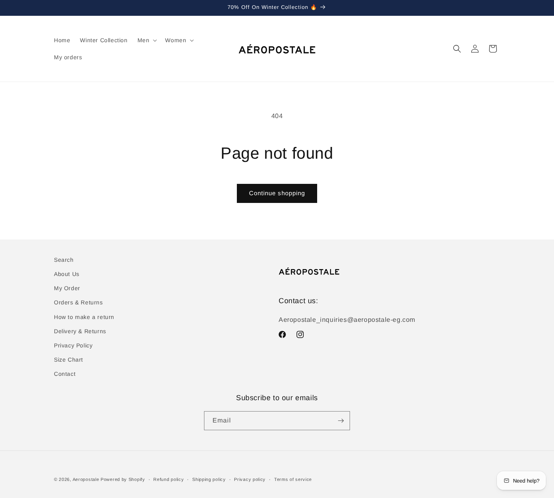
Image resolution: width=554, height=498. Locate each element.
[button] (147, 40)
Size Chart (68, 359)
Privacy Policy (73, 345)
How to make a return (84, 317)
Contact (64, 374)
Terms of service (293, 479)
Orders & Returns (78, 302)
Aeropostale (86, 479)
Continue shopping (277, 193)
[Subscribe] (341, 420)
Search (64, 260)
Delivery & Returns (80, 331)
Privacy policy (250, 479)
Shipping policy (209, 479)
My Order (67, 288)
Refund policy (168, 479)
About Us (66, 274)
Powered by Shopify (123, 479)
